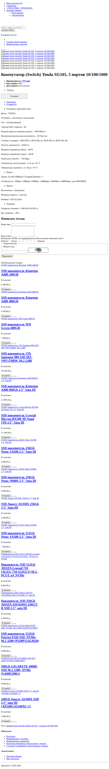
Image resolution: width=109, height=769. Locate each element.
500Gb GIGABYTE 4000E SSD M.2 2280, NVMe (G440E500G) (19, 670)
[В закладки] (2, 49)
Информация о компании (17, 741)
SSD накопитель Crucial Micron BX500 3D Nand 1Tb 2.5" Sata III (18, 419)
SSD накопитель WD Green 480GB (16, 326)
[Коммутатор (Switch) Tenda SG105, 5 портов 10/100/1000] (27, 51)
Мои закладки (12, 759)
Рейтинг (5, 241)
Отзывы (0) (11, 104)
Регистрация (17, 13)
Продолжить (7, 256)
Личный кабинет (14, 756)
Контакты (10, 736)
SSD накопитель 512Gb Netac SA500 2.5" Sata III (18, 534)
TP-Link (26, 81)
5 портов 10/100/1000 (48, 726)
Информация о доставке (17, 739)
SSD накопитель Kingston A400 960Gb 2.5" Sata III (19, 387)
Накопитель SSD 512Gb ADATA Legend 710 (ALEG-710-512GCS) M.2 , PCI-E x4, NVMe (19, 570)
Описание (11, 102)
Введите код (8, 246)
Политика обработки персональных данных (26, 743)
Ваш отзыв (6, 236)
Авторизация (18, 15)
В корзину (14, 96)
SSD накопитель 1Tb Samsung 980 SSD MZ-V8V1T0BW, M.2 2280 (16, 357)
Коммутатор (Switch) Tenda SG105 (21, 726)
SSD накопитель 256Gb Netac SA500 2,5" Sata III (18, 449)
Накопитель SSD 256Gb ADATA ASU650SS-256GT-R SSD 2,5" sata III (19, 604)
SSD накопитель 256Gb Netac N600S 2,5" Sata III (18, 478)
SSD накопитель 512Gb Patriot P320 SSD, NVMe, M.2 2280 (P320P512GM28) (20, 637)
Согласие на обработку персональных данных (27, 746)
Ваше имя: (6, 224)
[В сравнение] (5, 49)
